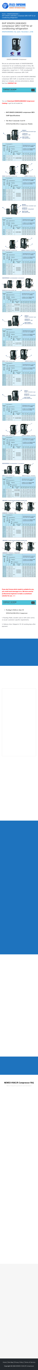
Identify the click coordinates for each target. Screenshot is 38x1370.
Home (5, 1362)
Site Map (10, 1362)
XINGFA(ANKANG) (7, 32)
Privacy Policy (18, 1362)
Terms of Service (30, 1362)
